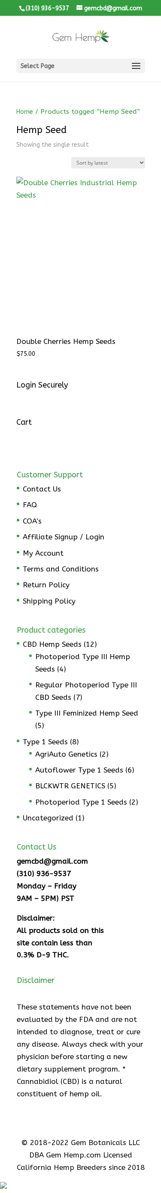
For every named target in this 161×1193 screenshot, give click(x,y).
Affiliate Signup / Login (63, 537)
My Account (43, 553)
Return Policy (46, 584)
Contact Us (42, 489)
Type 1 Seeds (45, 741)
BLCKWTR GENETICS (70, 786)
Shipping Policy (49, 601)
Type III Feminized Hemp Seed (86, 713)
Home (24, 111)
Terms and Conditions (61, 569)
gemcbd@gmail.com (52, 861)
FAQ (30, 504)
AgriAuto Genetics (66, 754)
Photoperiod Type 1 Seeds (81, 802)
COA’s (32, 521)
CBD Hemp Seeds (52, 644)
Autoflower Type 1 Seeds (79, 770)
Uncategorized (48, 818)
